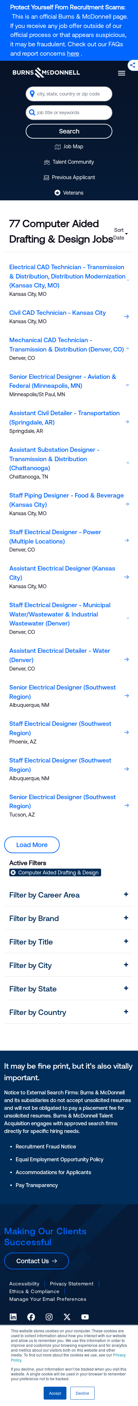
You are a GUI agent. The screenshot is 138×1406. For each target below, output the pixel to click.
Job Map (72, 146)
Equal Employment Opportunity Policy (59, 1159)
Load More (31, 844)
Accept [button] (55, 1393)
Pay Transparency (37, 1185)
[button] (69, 895)
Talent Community (72, 162)
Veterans (72, 193)
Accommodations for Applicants (53, 1172)
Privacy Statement (72, 1283)
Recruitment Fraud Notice (46, 1146)
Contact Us (34, 1260)
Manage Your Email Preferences (48, 1299)
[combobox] (69, 94)
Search (69, 131)
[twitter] (67, 1317)
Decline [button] (82, 1393)
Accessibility (24, 1283)
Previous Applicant (73, 177)
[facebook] (31, 1317)
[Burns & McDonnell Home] (46, 72)
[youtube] (85, 1317)
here (73, 53)
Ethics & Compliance (34, 1291)
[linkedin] (13, 1317)
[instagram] (49, 1317)
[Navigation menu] (121, 73)
